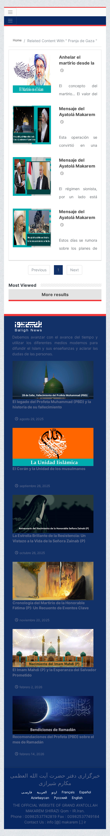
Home (17, 40)
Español (85, 792)
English (77, 798)
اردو (54, 792)
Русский (60, 798)
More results (55, 294)
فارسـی (26, 792)
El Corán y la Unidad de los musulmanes (49, 468)
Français (68, 792)
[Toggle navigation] (10, 12)
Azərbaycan (40, 798)
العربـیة (42, 792)
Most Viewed (22, 285)
